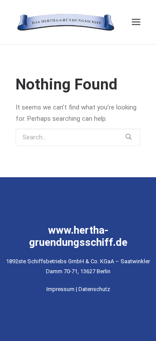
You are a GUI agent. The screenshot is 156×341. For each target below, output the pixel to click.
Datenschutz (94, 289)
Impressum (60, 289)
